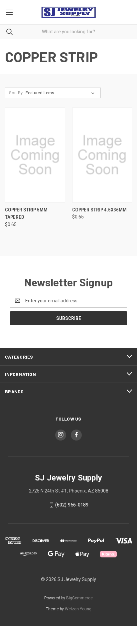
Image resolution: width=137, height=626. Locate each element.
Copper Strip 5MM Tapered (26, 213)
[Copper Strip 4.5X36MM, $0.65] (102, 155)
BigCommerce (79, 598)
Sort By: (16, 92)
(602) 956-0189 (71, 505)
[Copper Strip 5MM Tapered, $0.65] (35, 155)
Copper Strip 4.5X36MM (99, 210)
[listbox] (61, 93)
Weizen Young (78, 609)
